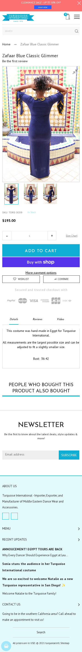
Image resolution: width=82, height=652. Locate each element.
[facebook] (5, 516)
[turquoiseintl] (18, 18)
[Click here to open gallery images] (76, 72)
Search (41, 632)
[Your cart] (6, 646)
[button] (6, 235)
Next (76, 124)
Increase (51, 235)
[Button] (77, 16)
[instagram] (14, 516)
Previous (6, 124)
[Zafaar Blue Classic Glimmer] (11, 194)
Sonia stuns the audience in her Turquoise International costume (33, 567)
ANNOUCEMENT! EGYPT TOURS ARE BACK (32, 549)
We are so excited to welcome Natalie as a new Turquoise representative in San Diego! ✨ (37, 582)
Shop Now (42, 7)
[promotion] (79, 3)
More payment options (41, 273)
